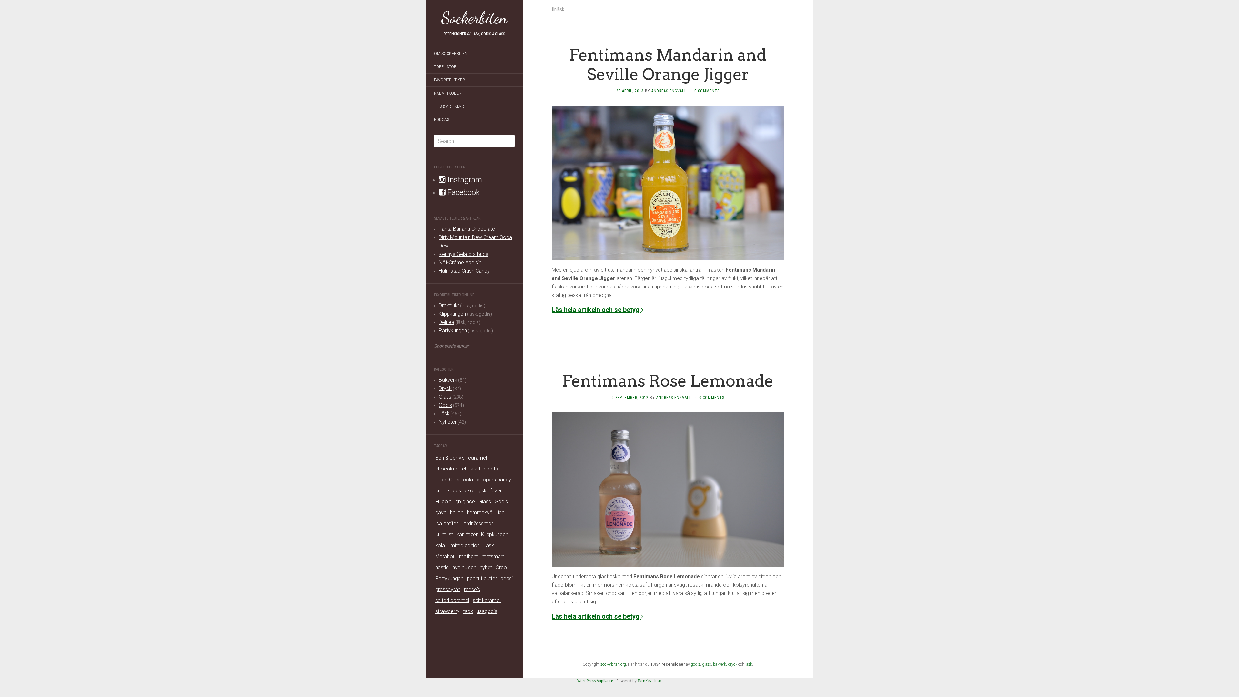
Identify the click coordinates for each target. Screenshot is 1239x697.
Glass (445, 397)
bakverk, (720, 664)
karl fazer (467, 534)
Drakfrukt (449, 305)
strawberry (447, 611)
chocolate (446, 469)
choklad (471, 469)
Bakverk (448, 380)
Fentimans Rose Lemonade (667, 380)
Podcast (442, 119)
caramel (477, 458)
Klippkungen (452, 314)
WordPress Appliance (595, 680)
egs (457, 491)
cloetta (492, 469)
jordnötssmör (477, 523)
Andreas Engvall (669, 91)
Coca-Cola (447, 480)
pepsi (506, 578)
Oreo (501, 567)
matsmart (493, 556)
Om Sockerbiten (451, 53)
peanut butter (482, 578)
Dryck (445, 388)
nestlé (442, 567)
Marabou (445, 556)
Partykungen (453, 331)
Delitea (446, 322)
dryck (732, 664)
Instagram (464, 179)
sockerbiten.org (613, 664)
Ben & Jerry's (450, 458)
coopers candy (494, 480)
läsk (748, 664)
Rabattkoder (447, 93)
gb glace (465, 502)
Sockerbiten (474, 18)
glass (706, 664)
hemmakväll (480, 513)
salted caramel (452, 600)
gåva (441, 513)
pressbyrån (447, 589)
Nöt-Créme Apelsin (460, 262)
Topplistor (445, 67)
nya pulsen (464, 567)
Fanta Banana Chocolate (467, 229)
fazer (496, 491)
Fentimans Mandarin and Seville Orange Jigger (667, 64)
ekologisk (476, 491)
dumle (442, 491)
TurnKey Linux (650, 680)
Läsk (444, 413)
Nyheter (448, 422)
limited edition (464, 545)
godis (695, 664)
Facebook (463, 192)
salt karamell (487, 600)
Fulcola (443, 502)
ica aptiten (447, 523)
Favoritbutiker (449, 80)
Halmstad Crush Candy (464, 271)
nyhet (486, 567)
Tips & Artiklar (449, 106)
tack (468, 611)
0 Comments (707, 91)
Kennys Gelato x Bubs (463, 254)
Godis (445, 405)
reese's (472, 589)
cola (468, 480)
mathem (468, 556)
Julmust (444, 534)
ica (501, 513)
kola (440, 545)
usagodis (487, 611)
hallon (456, 513)
